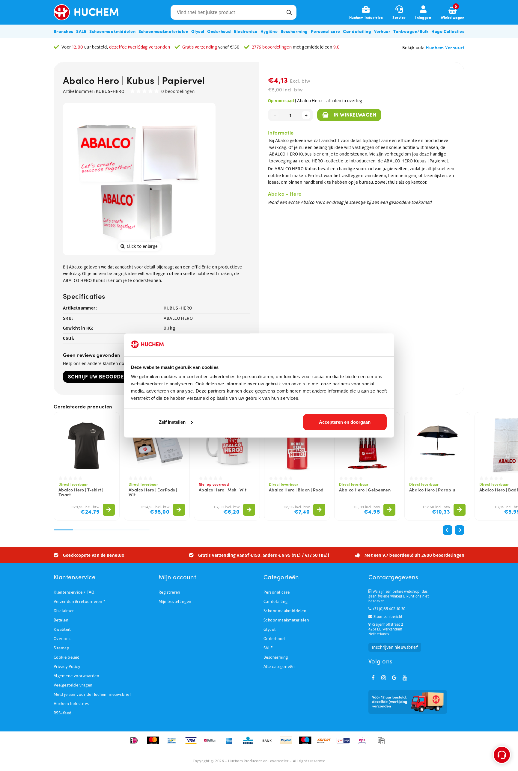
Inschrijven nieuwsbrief (395, 647)
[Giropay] (345, 743)
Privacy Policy (67, 666)
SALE (268, 648)
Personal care (276, 592)
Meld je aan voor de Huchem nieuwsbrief (92, 694)
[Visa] (192, 743)
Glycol (269, 629)
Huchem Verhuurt (445, 47)
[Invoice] (382, 743)
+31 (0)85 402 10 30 (388, 608)
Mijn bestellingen (175, 601)
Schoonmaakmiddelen (284, 610)
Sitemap (61, 648)
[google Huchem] (394, 678)
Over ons (62, 638)
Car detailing (275, 601)
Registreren (169, 592)
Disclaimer (64, 610)
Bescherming (275, 657)
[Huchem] (90, 12)
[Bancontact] (173, 743)
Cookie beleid (67, 657)
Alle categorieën (279, 666)
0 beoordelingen (178, 91)
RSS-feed (63, 713)
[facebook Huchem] (372, 678)
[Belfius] (211, 743)
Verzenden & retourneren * (79, 601)
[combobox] (233, 12)
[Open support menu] (502, 755)
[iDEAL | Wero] (136, 743)
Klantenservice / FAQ (74, 592)
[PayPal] (287, 743)
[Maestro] (307, 743)
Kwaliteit (62, 629)
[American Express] (231, 743)
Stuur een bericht (387, 616)
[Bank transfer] (269, 743)
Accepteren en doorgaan (345, 421)
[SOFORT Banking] (326, 743)
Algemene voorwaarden (76, 675)
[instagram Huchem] (383, 678)
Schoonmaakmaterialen (286, 620)
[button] (459, 530)
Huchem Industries (71, 703)
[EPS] (364, 743)
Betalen (61, 620)
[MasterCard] (154, 743)
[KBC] (249, 743)
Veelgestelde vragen (73, 685)
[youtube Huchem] (404, 678)
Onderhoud (274, 638)
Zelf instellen (172, 421)
